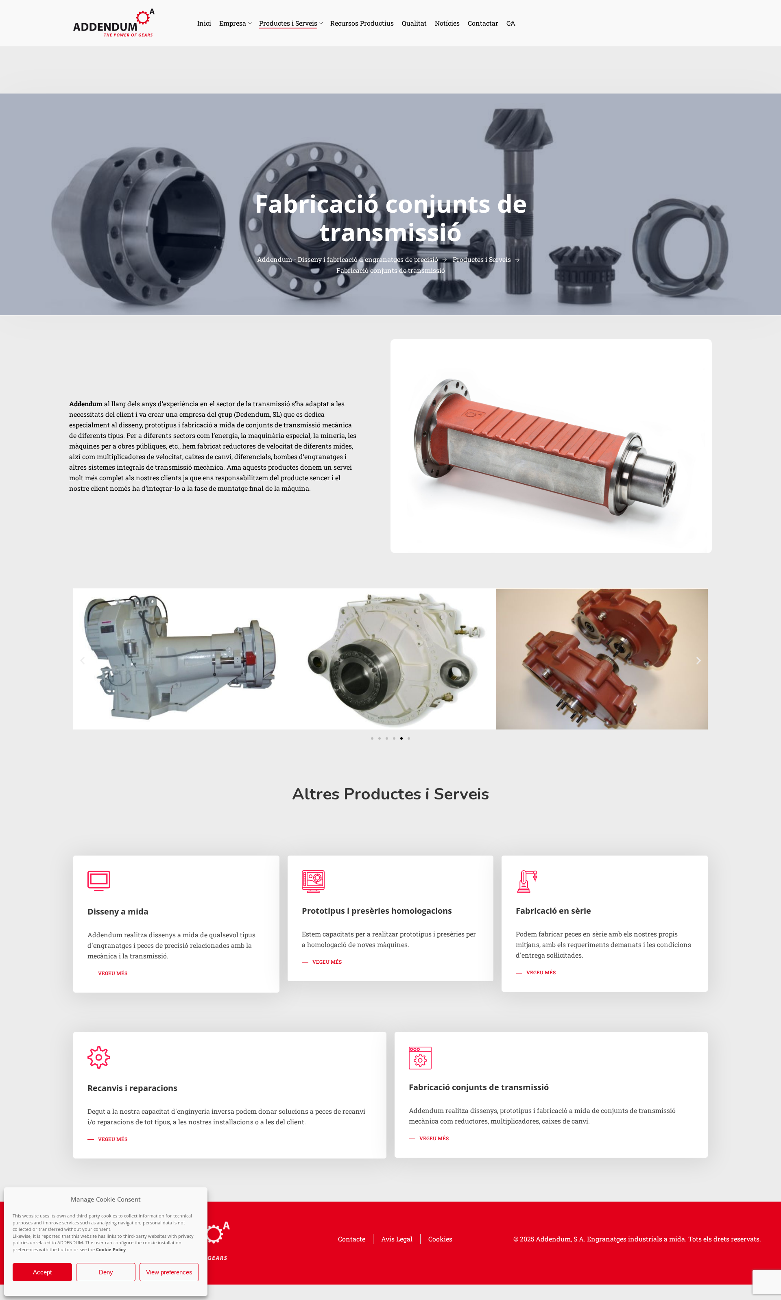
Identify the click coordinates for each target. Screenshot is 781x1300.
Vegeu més (112, 973)
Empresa (232, 23)
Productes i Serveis (288, 23)
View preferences (169, 1272)
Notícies (447, 23)
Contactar (483, 23)
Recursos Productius (362, 23)
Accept (42, 1272)
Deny (106, 1272)
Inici (204, 23)
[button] (82, 660)
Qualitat (414, 23)
